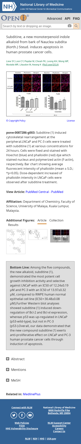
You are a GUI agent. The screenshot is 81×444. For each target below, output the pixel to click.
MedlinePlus (31, 394)
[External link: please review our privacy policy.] (14, 415)
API (67, 18)
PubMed (57, 192)
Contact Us (59, 431)
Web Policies (22, 422)
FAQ (76, 18)
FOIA (22, 425)
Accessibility (59, 425)
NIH (35, 438)
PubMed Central (37, 192)
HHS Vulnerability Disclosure (22, 428)
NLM (27, 438)
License (71, 120)
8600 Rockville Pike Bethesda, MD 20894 (59, 412)
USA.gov (51, 438)
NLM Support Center (59, 422)
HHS (42, 438)
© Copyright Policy (15, 120)
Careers (59, 428)
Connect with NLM (21, 407)
